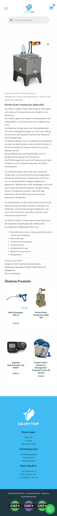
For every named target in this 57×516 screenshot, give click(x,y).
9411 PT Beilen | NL (29, 474)
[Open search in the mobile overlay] (28, 20)
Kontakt (28, 440)
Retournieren (28, 457)
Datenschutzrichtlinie (33, 493)
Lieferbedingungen (28, 454)
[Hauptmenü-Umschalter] (6, 8)
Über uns (28, 437)
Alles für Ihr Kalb (28, 444)
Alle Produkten (20, 264)
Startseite (9, 93)
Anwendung (15, 273)
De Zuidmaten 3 (28, 471)
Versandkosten (28, 461)
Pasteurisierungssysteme (27, 97)
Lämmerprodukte (34, 264)
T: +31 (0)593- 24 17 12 (28, 477)
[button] (48, 44)
